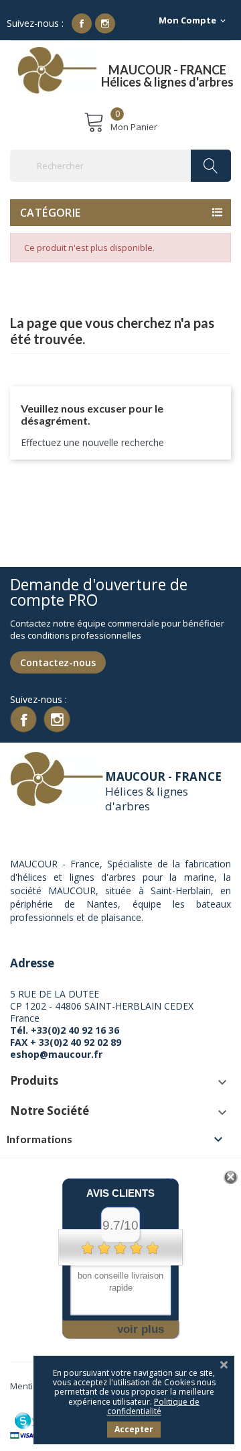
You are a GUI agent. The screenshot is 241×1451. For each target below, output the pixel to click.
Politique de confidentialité (153, 1406)
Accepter (133, 1429)
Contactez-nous (58, 662)
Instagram (105, 23)
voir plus (140, 1329)
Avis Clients (120, 1193)
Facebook (82, 23)
